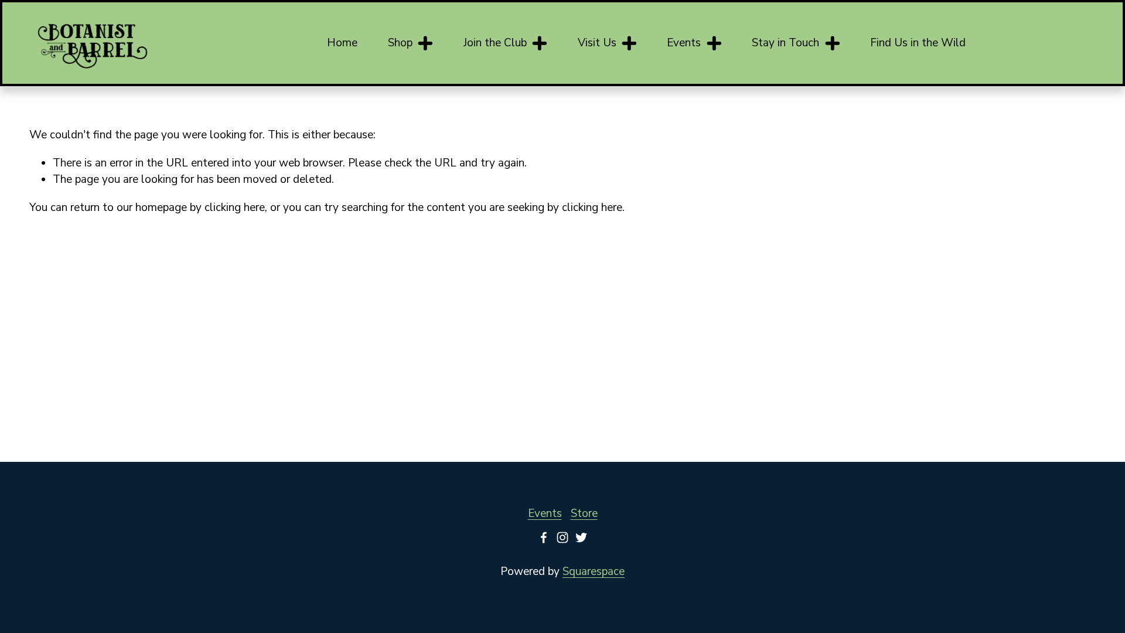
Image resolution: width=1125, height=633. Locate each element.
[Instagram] (562, 537)
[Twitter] (581, 537)
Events (545, 513)
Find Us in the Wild (918, 42)
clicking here (234, 207)
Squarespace (593, 571)
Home (342, 42)
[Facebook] (544, 537)
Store (584, 513)
